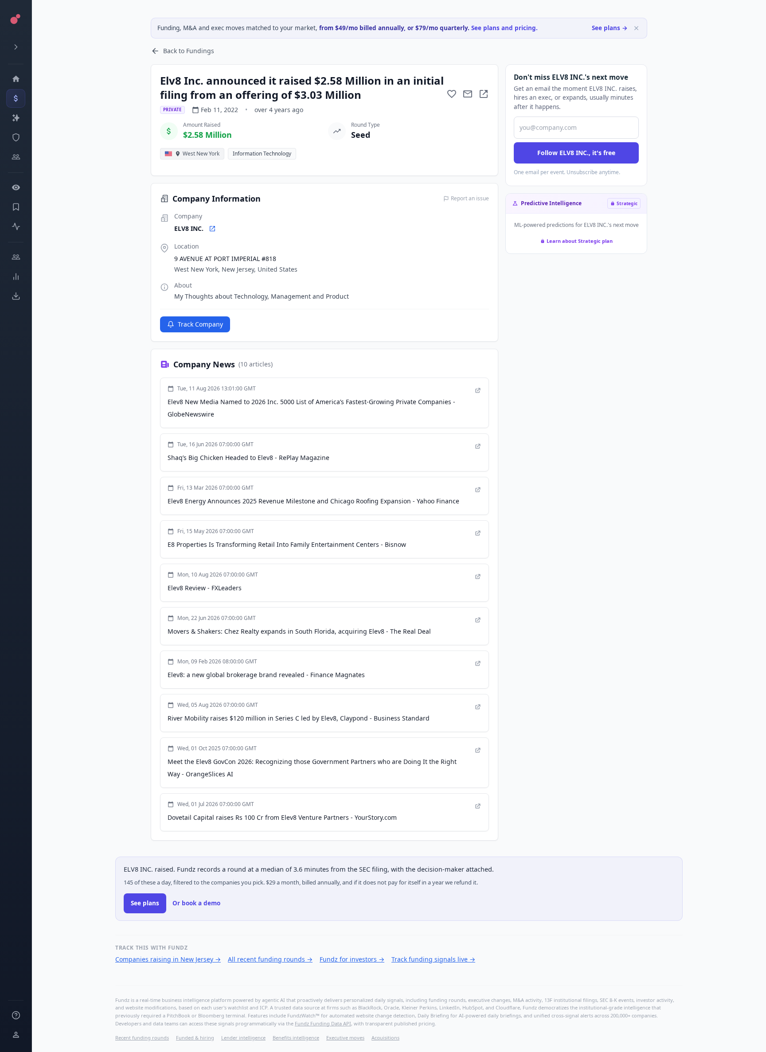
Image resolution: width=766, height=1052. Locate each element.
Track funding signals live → (433, 959)
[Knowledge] (15, 1015)
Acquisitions (385, 1037)
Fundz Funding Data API (323, 1023)
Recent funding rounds (142, 1037)
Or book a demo (196, 903)
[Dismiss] (636, 28)
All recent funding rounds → (270, 959)
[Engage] (15, 257)
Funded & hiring (195, 1037)
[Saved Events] (15, 207)
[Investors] (15, 157)
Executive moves (345, 1037)
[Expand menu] (15, 47)
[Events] (15, 98)
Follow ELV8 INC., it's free (576, 152)
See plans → (610, 28)
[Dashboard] (15, 79)
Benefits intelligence (296, 1037)
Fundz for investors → (352, 959)
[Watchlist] (15, 187)
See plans (145, 903)
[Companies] (15, 118)
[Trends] (15, 276)
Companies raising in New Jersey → (168, 959)
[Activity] (15, 226)
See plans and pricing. (504, 28)
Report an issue (470, 198)
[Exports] (15, 296)
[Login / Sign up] (15, 1034)
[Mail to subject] (467, 94)
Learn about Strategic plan (580, 241)
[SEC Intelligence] (15, 137)
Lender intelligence (243, 1037)
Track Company (200, 324)
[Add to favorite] (451, 94)
